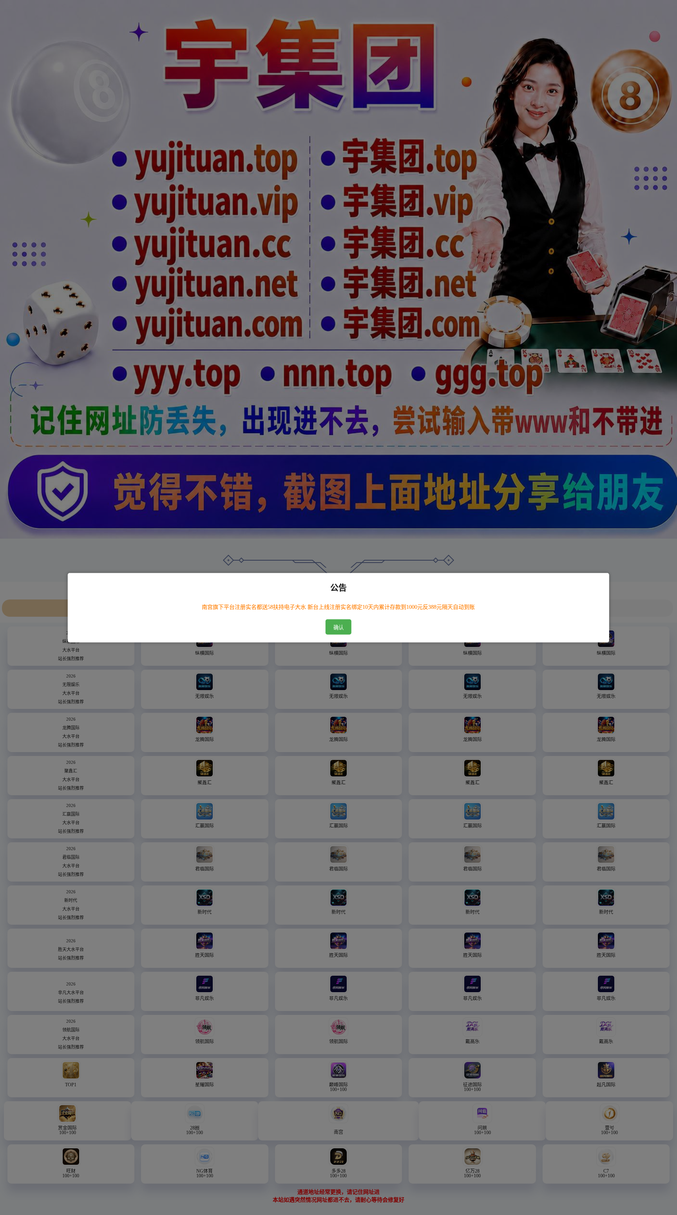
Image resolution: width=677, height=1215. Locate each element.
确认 (338, 627)
